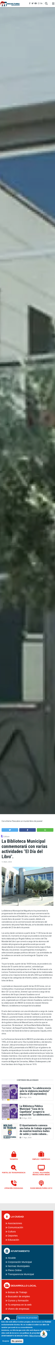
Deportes (13, 1235)
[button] (10, 830)
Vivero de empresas (18, 1309)
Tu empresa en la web (20, 1304)
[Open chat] (43, 1333)
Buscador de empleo (19, 1296)
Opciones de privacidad (27, 1318)
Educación (13, 1239)
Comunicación (15, 1227)
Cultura (6, 836)
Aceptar (5, 1341)
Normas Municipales (19, 1266)
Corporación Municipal (20, 1262)
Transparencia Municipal (21, 1274)
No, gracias (17, 1341)
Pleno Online (15, 1270)
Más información (36, 1336)
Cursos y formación (18, 1300)
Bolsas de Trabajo (17, 1292)
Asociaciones (15, 1223)
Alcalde (12, 1258)
